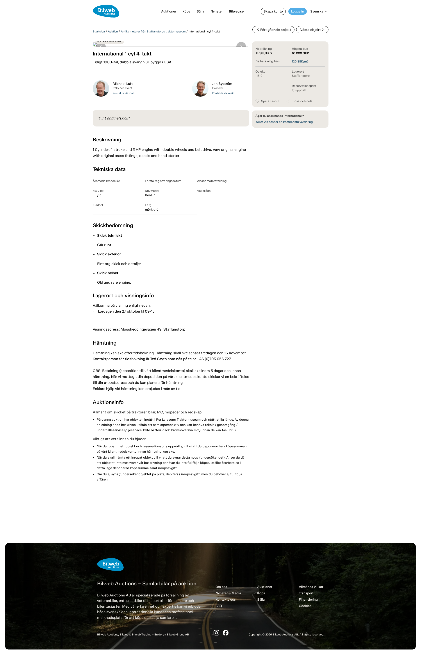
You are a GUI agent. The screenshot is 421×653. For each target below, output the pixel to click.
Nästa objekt (312, 29)
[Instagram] (216, 632)
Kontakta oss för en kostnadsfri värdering (284, 122)
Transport (306, 593)
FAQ (219, 606)
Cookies (305, 606)
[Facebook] (225, 632)
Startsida (99, 31)
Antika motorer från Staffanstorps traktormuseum (153, 31)
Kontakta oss (226, 599)
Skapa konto (273, 11)
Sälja (200, 11)
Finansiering (308, 599)
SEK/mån (301, 61)
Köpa (186, 11)
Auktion (113, 31)
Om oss (221, 587)
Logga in (297, 11)
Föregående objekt (273, 29)
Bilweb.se (236, 11)
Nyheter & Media (228, 593)
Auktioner (168, 11)
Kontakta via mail (123, 93)
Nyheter (216, 11)
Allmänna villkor (311, 587)
